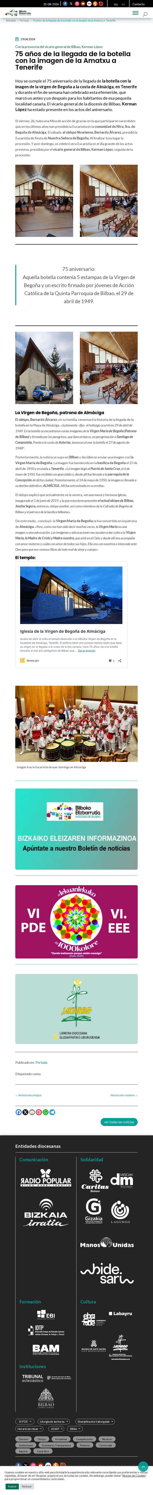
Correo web (105, 1445)
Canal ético (43, 1451)
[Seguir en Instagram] (77, 3)
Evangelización (84, 1439)
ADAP (55, 1429)
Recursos (107, 1439)
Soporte (23, 1451)
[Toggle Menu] (135, 13)
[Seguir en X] (71, 3)
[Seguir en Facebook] (65, 3)
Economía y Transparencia (56, 1445)
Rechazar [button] (27, 1486)
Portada (41, 1062)
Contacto (138, 4)
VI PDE (23, 1422)
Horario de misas (28, 1429)
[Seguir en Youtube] (83, 3)
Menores (85, 1445)
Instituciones (26, 1445)
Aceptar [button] (12, 1486)
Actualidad (61, 1439)
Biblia (73, 1429)
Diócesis (23, 1439)
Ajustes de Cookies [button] (134, 1475)
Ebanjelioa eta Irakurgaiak (93, 1422)
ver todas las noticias (119, 1122)
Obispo (42, 1439)
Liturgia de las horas (52, 1422)
